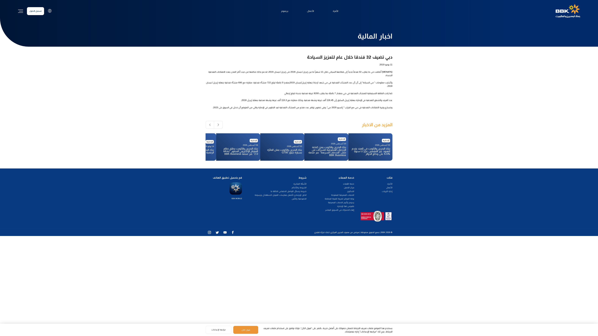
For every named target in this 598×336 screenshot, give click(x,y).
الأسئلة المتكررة (299, 184)
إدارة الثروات (387, 191)
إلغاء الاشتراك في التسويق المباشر (339, 210)
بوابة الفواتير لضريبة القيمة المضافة (339, 199)
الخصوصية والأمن (299, 199)
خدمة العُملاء (348, 184)
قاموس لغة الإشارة (345, 206)
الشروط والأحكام (299, 187)
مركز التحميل (349, 187)
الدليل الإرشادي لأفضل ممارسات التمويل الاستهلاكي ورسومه (280, 195)
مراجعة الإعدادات (218, 330)
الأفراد (335, 11)
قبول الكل (246, 330)
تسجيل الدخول (35, 11)
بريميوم (284, 11)
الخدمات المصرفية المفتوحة (342, 195)
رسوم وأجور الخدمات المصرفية (341, 202)
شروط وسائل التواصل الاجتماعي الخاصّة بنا (288, 191)
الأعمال (310, 11)
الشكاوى (350, 191)
